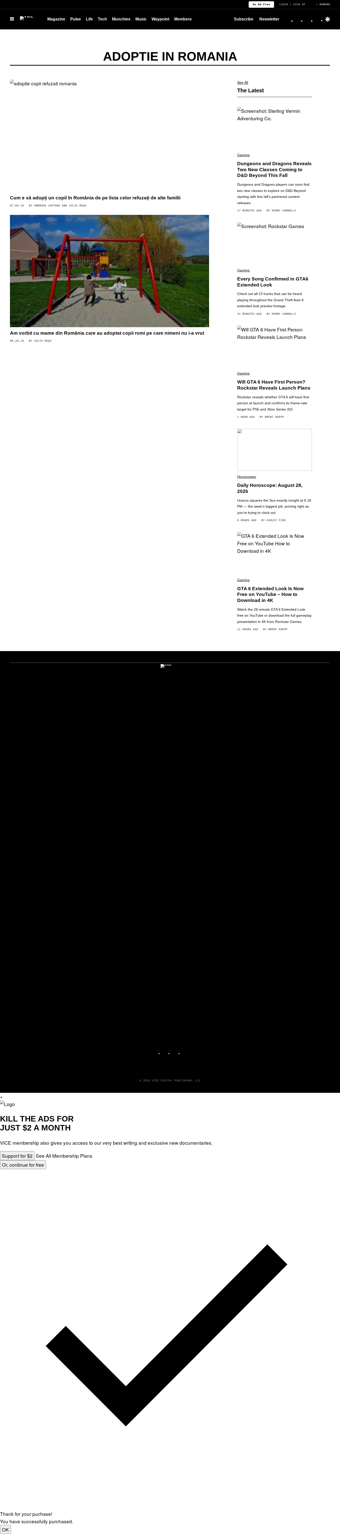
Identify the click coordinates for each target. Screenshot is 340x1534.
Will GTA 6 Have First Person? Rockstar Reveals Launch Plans (273, 385)
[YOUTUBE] (185, 1051)
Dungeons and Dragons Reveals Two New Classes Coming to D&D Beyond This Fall (274, 169)
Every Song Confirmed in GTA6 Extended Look (272, 281)
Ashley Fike (276, 520)
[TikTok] (308, 19)
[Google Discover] (327, 19)
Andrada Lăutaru (47, 205)
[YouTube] (318, 19)
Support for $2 (17, 1155)
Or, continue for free (23, 1164)
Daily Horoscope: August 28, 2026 (269, 488)
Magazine (56, 19)
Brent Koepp (274, 416)
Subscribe (243, 19)
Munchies (121, 19)
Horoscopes (246, 477)
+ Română (323, 4)
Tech (102, 19)
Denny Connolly (284, 210)
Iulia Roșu (77, 205)
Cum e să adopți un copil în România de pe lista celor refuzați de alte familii (95, 197)
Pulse (75, 19)
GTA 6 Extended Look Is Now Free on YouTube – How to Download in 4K (270, 594)
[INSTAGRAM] (165, 1051)
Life (89, 19)
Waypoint (160, 19)
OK (5, 1529)
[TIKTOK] (175, 1051)
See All (242, 82)
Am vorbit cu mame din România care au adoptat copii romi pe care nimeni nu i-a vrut (107, 333)
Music (141, 19)
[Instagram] (298, 19)
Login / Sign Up (292, 4)
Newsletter (269, 19)
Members (183, 19)
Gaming (243, 155)
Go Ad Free (261, 4)
